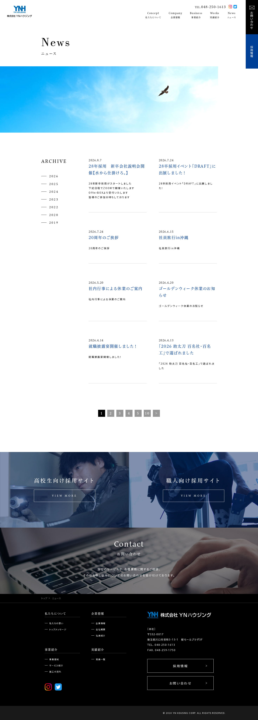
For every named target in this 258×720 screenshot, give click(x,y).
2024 (53, 191)
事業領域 (54, 659)
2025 (53, 184)
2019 (53, 222)
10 (147, 413)
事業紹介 (51, 649)
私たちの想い (56, 623)
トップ (44, 598)
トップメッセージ (57, 629)
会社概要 (100, 629)
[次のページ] (156, 413)
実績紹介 (97, 649)
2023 (53, 199)
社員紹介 (100, 635)
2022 (53, 207)
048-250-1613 (213, 6)
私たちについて (55, 613)
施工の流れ (55, 671)
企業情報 (97, 613)
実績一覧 (100, 659)
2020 (53, 215)
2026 (53, 176)
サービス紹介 (56, 665)
